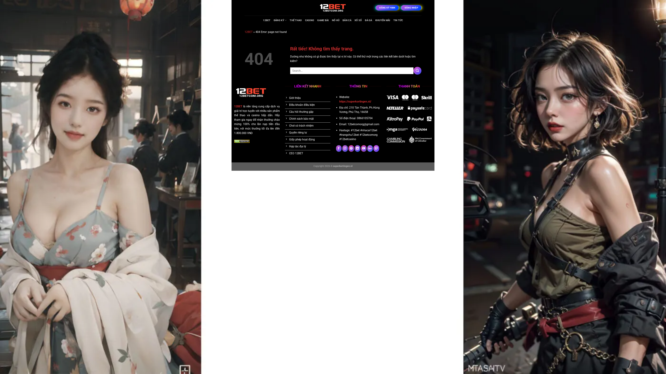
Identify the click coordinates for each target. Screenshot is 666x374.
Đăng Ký (279, 20)
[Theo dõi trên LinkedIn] (357, 148)
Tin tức (398, 20)
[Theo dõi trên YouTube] (364, 148)
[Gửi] (417, 71)
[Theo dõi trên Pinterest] (351, 148)
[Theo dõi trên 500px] (370, 148)
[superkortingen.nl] (333, 8)
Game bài (323, 20)
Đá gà (368, 20)
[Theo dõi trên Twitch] (376, 148)
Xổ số (358, 20)
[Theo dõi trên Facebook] (339, 148)
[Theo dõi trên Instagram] (345, 148)
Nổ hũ (335, 20)
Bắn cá (347, 20)
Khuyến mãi (382, 20)
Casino (309, 20)
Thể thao (296, 20)
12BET (266, 20)
